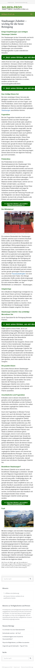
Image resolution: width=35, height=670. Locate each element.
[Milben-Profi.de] (17, 8)
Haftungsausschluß (7, 667)
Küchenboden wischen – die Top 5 (12, 633)
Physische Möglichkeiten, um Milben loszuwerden (16, 642)
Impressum (11, 2)
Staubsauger (5, 110)
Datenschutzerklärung (21, 2)
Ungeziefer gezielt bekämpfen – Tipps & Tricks (15, 646)
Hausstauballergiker (19, 274)
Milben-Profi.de (7, 14)
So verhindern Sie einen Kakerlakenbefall (14, 629)
